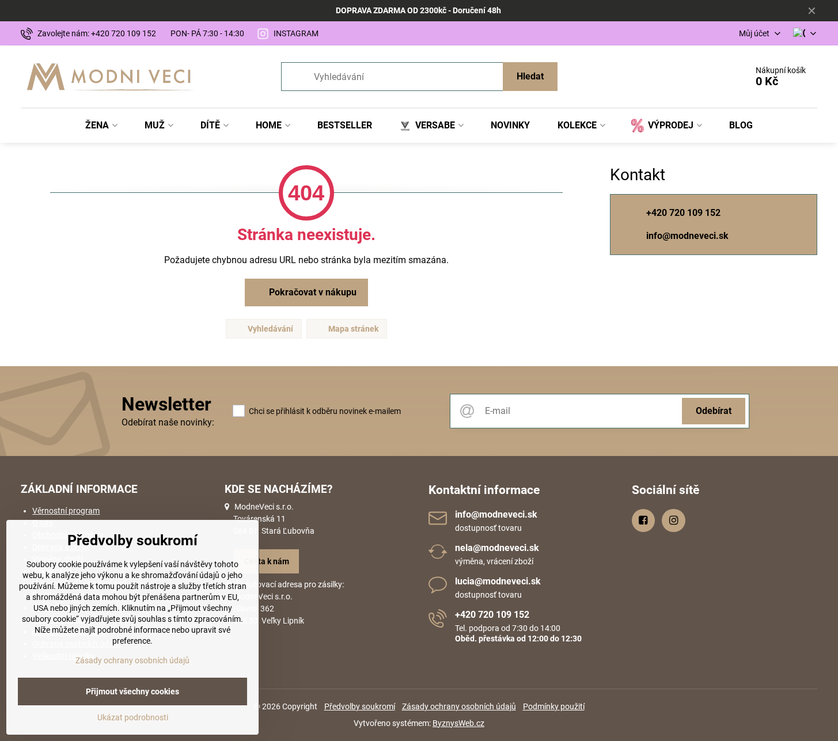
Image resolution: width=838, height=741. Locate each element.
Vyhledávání (269, 328)
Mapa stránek (352, 328)
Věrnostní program (66, 510)
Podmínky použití (554, 706)
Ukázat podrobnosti (132, 717)
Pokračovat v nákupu (312, 292)
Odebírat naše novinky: (168, 422)
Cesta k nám (266, 561)
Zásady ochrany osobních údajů (459, 706)
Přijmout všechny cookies (132, 691)
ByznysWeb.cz (458, 723)
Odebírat (713, 410)
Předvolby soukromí (359, 706)
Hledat (530, 76)
